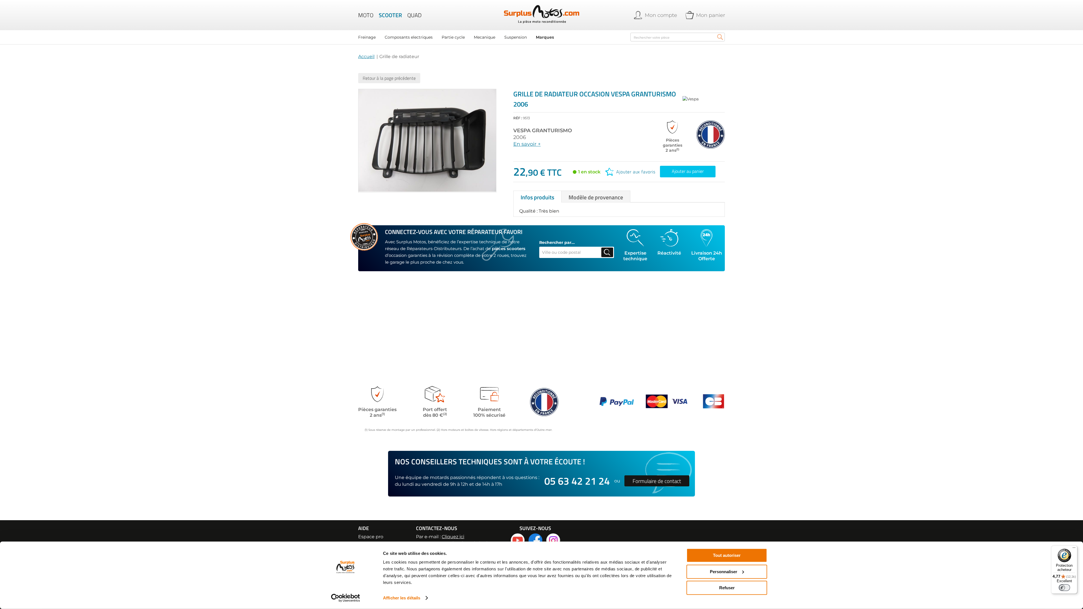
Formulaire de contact (657, 481)
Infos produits (537, 197)
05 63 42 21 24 (577, 481)
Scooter (390, 15)
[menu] (491, 37)
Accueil (366, 56)
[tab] (537, 196)
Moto (365, 15)
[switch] (1064, 587)
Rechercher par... (557, 242)
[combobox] (677, 37)
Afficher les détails (401, 597)
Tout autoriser (727, 555)
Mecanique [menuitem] (484, 37)
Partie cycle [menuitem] (453, 37)
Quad (414, 15)
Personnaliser (723, 571)
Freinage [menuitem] (367, 37)
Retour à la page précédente (389, 78)
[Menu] (1074, 549)
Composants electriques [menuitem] (409, 37)
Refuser (727, 587)
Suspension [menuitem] (515, 37)
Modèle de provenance (596, 197)
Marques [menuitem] (545, 37)
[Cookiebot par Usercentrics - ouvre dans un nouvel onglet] (345, 598)
